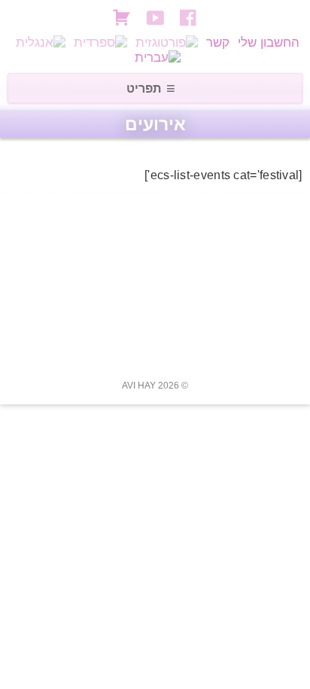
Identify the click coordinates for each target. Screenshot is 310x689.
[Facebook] (190, 18)
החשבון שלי (268, 42)
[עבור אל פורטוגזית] (166, 42)
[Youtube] (157, 18)
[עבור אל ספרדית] (100, 42)
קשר (217, 42)
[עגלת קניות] (122, 16)
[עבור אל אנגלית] (40, 42)
